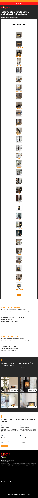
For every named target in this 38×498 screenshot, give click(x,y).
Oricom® (28, 494)
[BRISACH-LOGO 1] (5, 6)
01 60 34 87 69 (7, 489)
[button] (19, 35)
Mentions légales (16, 494)
